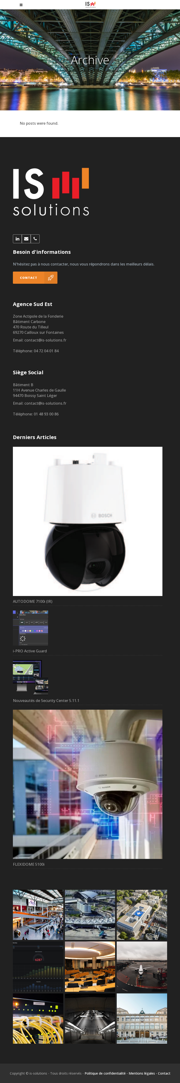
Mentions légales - (143, 1073)
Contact (164, 1073)
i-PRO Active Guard (30, 651)
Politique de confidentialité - (106, 1073)
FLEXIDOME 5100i (29, 864)
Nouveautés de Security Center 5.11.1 (46, 700)
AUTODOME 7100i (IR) (32, 601)
